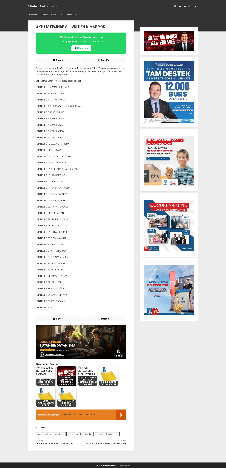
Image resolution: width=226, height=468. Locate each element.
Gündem (44, 15)
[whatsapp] (189, 6)
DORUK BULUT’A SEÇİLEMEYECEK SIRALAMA (55, 444)
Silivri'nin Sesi (36, 6)
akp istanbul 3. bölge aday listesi (51, 434)
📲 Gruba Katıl (81, 48)
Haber (53, 15)
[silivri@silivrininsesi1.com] (185, 6)
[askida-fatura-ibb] (81, 358)
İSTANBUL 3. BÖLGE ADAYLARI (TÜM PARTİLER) (105, 444)
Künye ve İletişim (74, 15)
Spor (62, 15)
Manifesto (33, 15)
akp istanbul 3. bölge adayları (80, 434)
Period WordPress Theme (105, 465)
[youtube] (180, 6)
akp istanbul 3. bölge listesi (107, 434)
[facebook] (175, 6)
